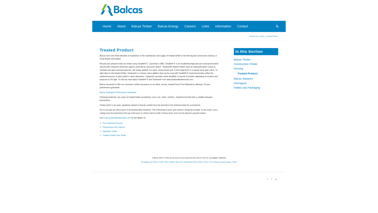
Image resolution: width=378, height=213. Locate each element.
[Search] (275, 26)
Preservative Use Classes (114, 127)
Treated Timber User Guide (114, 135)
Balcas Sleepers (243, 78)
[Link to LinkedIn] (276, 179)
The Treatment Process (113, 123)
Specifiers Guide (110, 131)
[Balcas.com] (122, 10)
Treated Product (247, 73)
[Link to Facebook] (271, 179)
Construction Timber (246, 64)
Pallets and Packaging (247, 87)
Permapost (240, 83)
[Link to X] (267, 179)
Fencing (238, 68)
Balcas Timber (242, 59)
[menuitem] (107, 26)
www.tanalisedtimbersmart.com (117, 118)
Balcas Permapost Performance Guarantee (118, 92)
